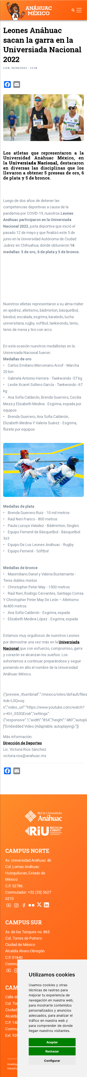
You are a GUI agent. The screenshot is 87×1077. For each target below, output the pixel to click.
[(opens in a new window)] (43, 828)
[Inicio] (30, 10)
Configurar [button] (52, 1060)
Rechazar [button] (52, 1051)
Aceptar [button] (52, 1042)
